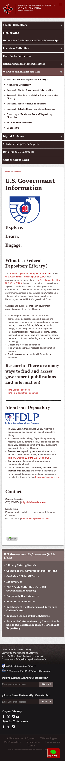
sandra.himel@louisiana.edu (34, 518)
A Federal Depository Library (21, 665)
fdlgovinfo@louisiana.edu (47, 477)
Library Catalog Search (21, 565)
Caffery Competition (16, 160)
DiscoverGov (14, 582)
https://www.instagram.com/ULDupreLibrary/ (13, 717)
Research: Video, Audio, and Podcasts (26, 104)
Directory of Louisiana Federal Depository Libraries (30, 116)
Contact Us (13, 128)
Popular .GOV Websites (20, 602)
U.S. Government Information (21, 72)
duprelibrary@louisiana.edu (31, 659)
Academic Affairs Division (25, 10)
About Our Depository (19, 85)
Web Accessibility (12, 742)
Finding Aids (11, 33)
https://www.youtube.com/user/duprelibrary (18, 717)
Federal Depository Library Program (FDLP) (30, 273)
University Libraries (29, 8)
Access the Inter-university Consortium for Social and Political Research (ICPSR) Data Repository (33, 625)
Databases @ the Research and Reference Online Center (31, 609)
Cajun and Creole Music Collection (24, 64)
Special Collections (15, 25)
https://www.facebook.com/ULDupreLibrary (4, 717)
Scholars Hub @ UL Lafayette (21, 144)
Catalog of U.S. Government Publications (31, 571)
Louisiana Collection (16, 48)
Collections (16, 172)
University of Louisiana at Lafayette (36, 5)
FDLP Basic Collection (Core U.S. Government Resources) (26, 589)
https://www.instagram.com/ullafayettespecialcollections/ (13, 727)
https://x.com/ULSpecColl (8, 727)
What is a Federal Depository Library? (27, 80)
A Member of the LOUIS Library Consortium (29, 670)
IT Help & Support (48, 738)
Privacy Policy (33, 742)
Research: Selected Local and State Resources (31, 109)
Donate (31, 745)
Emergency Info (52, 742)
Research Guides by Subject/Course (28, 616)
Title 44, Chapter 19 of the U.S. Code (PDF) (29, 458)
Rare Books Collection (17, 56)
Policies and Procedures (19, 123)
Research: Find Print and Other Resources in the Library (32, 97)
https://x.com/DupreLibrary (8, 717)
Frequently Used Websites (22, 596)
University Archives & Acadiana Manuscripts (31, 41)
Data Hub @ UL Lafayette (18, 152)
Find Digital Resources (19, 390)
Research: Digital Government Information (30, 90)
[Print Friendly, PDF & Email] (12, 539)
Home (7, 172)
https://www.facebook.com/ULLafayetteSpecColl (4, 727)
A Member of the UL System (20, 738)
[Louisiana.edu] (8, 12)
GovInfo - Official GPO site (22, 576)
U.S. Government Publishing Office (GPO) (25, 276)
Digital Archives (13, 136)
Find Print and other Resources (23, 393)
